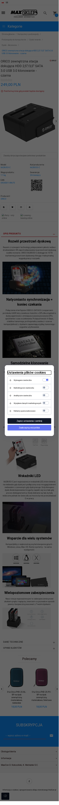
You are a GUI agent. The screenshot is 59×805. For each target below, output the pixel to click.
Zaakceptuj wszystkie (29, 427)
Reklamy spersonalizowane (24, 411)
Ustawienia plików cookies (27, 373)
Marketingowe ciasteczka (24, 388)
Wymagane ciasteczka (23, 380)
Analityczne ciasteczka (23, 396)
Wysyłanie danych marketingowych (27, 403)
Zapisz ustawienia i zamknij (29, 421)
